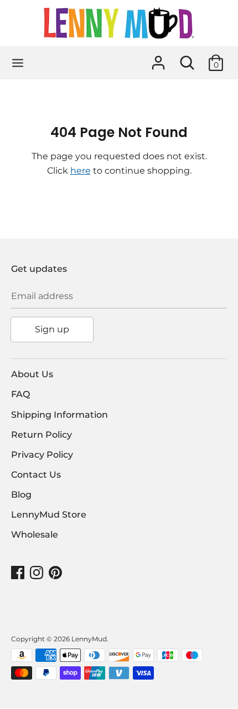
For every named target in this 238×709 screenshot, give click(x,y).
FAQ (20, 394)
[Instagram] (37, 572)
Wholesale (34, 534)
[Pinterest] (56, 572)
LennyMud (89, 639)
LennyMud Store (48, 514)
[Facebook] (19, 572)
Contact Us (36, 474)
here (80, 170)
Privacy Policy (42, 454)
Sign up (52, 329)
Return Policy (41, 434)
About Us (32, 374)
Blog (21, 494)
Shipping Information (59, 414)
